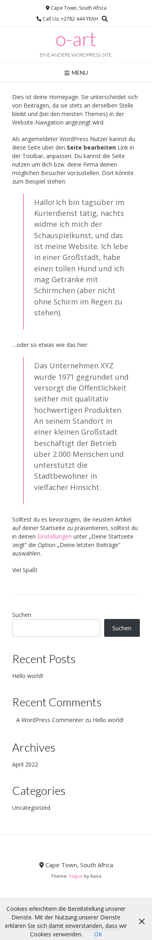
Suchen (21, 615)
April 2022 (25, 764)
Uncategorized (31, 807)
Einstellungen (54, 536)
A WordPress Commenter (49, 720)
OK (98, 934)
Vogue (76, 876)
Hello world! (27, 676)
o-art (76, 39)
